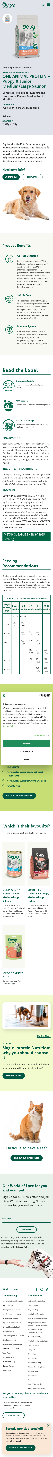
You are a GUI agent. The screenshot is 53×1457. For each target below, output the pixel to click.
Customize (25, 751)
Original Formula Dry (36, 1301)
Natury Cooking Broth (36, 1367)
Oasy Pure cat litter (36, 1384)
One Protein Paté (9, 1340)
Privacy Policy (23, 1247)
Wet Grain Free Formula (11, 1349)
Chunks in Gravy (34, 1336)
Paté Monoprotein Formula (13, 1336)
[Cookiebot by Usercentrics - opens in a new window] (39, 695)
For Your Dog (9, 1295)
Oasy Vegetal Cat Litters (37, 1388)
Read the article (13, 1076)
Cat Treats (32, 1380)
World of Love (10, 1289)
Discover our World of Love (19, 796)
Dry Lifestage (7, 1305)
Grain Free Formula (10, 1318)
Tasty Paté (6, 1353)
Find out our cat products (26, 1158)
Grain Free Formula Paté (12, 1344)
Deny (26, 759)
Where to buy (11, 177)
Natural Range (8, 1366)
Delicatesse (32, 1354)
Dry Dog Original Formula (12, 1301)
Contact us (32, 177)
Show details (39, 735)
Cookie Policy (9, 726)
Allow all (26, 743)
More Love (32, 1375)
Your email (6, 1219)
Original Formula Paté (11, 1327)
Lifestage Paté (8, 1331)
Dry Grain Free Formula (11, 1323)
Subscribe (26, 1229)
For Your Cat (35, 1295)
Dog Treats (6, 1370)
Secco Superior (34, 1305)
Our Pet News (44, 1036)
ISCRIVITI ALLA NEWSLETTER (20, 1448)
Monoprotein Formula (11, 1310)
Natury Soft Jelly (8, 1362)
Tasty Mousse (33, 1345)
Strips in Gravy (8, 1357)
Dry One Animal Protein (11, 1314)
